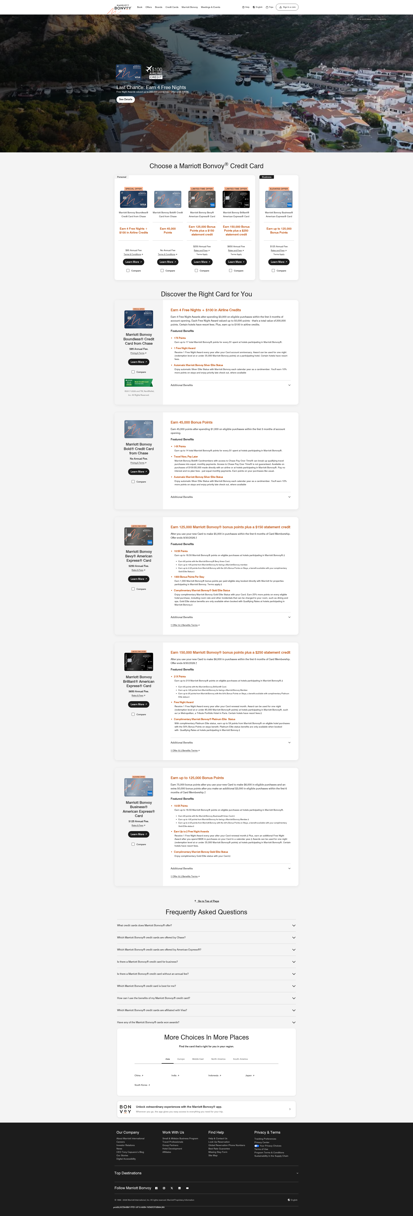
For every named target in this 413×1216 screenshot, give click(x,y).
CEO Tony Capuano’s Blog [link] (130, 1152)
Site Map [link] (212, 1155)
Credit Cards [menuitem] (172, 7)
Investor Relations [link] (125, 1145)
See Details (127, 99)
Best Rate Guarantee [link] (219, 1148)
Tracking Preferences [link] (265, 1138)
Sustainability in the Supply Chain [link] (271, 1156)
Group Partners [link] (170, 1145)
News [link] (119, 1148)
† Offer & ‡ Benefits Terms (184, 625)
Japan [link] (250, 1076)
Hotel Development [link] (172, 1148)
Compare (136, 270)
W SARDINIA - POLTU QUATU (373, 19)
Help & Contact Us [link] (217, 1138)
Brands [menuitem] (158, 7)
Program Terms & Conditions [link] (269, 1152)
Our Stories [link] (122, 1155)
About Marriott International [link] (130, 1138)
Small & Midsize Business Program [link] (180, 1138)
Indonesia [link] (215, 1076)
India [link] (175, 1076)
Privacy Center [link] (261, 1142)
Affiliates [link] (166, 1152)
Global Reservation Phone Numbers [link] (226, 1145)
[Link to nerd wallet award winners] (139, 381)
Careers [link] (120, 1142)
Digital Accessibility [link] (126, 1159)
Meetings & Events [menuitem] (210, 7)
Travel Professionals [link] (172, 1142)
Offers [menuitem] (149, 7)
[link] (245, 7)
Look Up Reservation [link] (219, 1142)
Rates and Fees (201, 250)
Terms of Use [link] (261, 1149)
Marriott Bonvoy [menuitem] (190, 7)
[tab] (168, 1059)
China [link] (139, 1076)
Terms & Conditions (132, 254)
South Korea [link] (143, 1086)
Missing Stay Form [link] (217, 1152)
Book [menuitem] (139, 7)
